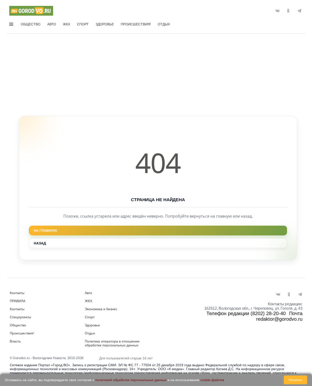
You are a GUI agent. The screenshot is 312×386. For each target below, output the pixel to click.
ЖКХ (66, 24)
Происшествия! (136, 24)
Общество (30, 24)
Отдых (164, 24)
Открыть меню (11, 25)
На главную (45, 230)
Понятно (295, 380)
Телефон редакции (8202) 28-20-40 (246, 313)
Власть (15, 341)
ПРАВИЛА (17, 301)
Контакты (17, 293)
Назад (40, 243)
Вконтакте (277, 10)
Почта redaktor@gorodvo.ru (279, 316)
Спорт (83, 24)
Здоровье (105, 24)
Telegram (299, 10)
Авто (51, 24)
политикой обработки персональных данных (130, 380)
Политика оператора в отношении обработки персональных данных (112, 343)
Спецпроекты (20, 317)
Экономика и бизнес (101, 309)
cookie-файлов (212, 380)
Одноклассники (288, 10)
